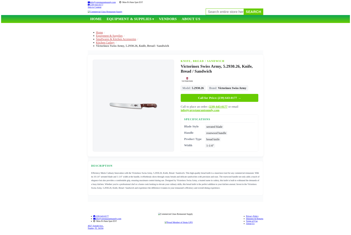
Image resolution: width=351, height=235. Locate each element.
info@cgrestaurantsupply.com (200, 110)
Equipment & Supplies (109, 35)
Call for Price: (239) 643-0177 (219, 98)
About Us (250, 223)
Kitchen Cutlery (105, 42)
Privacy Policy (252, 216)
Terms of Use (252, 221)
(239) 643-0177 (218, 106)
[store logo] (105, 12)
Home (99, 32)
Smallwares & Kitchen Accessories (116, 39)
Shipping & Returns (254, 219)
